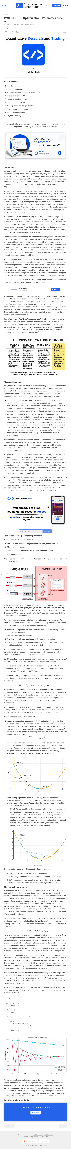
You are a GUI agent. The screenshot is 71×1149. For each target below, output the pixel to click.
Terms (36, 1136)
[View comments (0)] (12, 32)
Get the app (44, 1141)
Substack (27, 1145)
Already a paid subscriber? (35, 1117)
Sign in (65, 5)
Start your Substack (31, 1141)
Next (61, 1126)
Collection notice (43, 1136)
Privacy (31, 1136)
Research (7, 15)
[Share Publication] (49, 5)
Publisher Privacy (38, 1135)
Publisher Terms (48, 1135)
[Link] (1, 167)
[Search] (46, 5)
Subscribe (57, 5)
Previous (10, 1126)
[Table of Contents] (2, 574)
